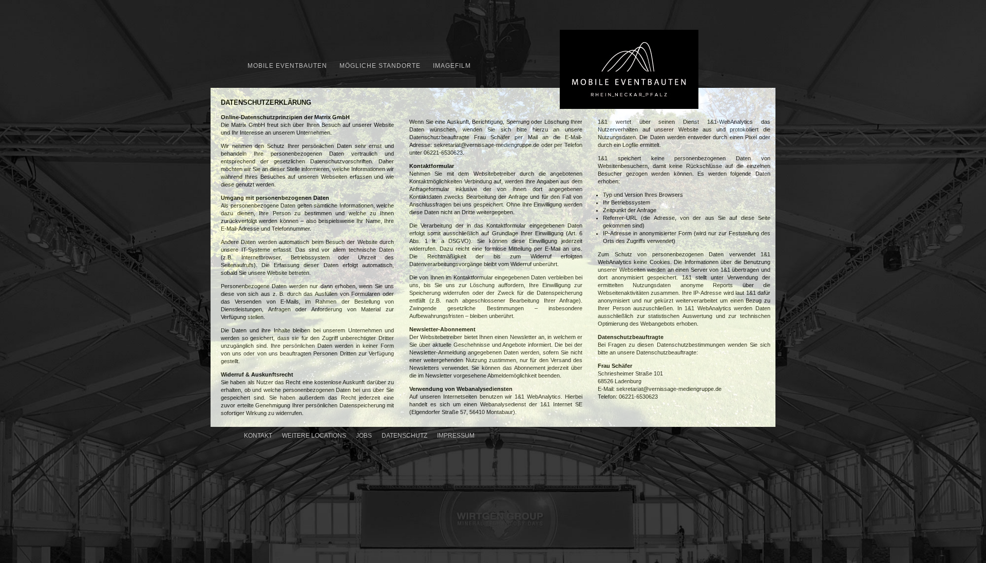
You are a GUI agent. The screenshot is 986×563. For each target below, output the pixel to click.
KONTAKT (258, 435)
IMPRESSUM (456, 435)
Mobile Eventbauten (287, 65)
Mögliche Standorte (380, 65)
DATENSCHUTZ (404, 435)
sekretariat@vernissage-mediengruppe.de (486, 145)
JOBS (364, 435)
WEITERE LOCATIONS (314, 435)
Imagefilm (452, 65)
